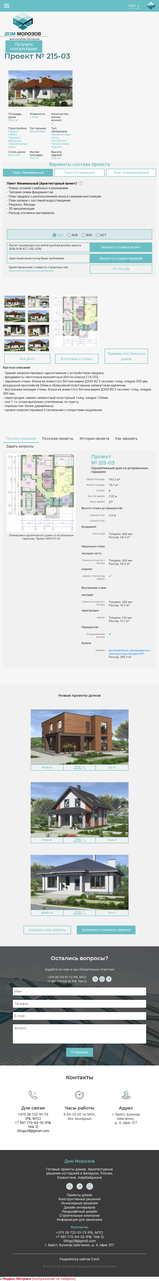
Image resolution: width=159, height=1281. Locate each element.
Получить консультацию (23, 46)
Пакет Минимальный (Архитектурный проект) (42, 183)
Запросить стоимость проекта (106, 930)
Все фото (27, 359)
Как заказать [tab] (126, 438)
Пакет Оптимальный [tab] (79, 172)
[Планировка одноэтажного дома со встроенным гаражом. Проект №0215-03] (76, 321)
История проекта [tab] (94, 438)
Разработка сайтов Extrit (79, 1259)
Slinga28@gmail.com (33, 1131)
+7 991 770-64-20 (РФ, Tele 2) (66, 981)
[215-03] (40, 88)
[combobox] (134, 6)
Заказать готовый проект (121, 247)
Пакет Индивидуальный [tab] (131, 172)
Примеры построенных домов (126, 356)
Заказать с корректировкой (120, 258)
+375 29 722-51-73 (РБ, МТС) (67, 977)
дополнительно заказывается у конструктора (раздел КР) (129, 652)
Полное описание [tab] (21, 438)
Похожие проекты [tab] (57, 438)
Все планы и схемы (76, 359)
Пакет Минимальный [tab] (27, 172)
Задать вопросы (20, 446)
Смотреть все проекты (47, 930)
